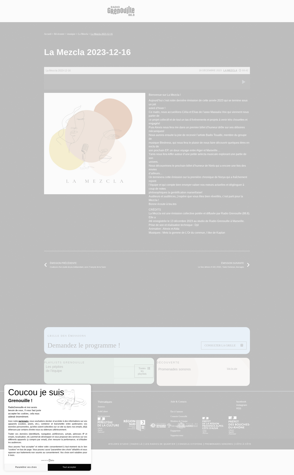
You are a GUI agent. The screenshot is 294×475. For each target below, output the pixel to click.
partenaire (24, 421)
